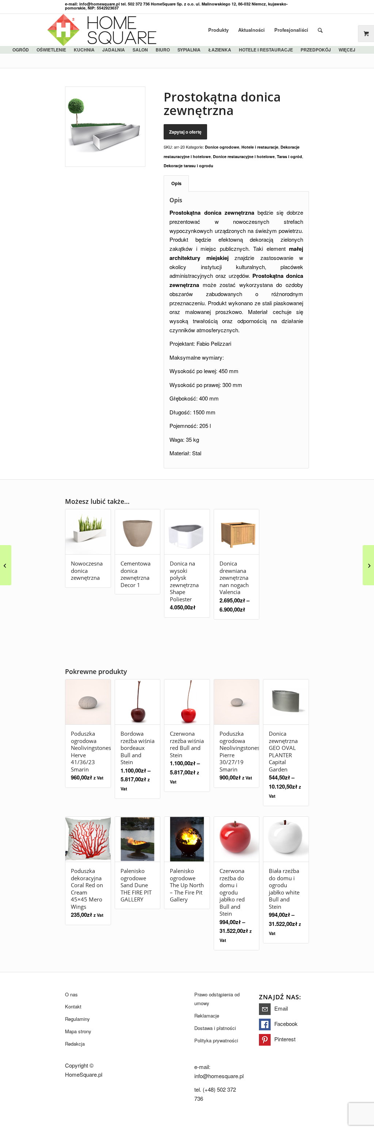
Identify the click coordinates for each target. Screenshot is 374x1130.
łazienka (219, 49)
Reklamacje (206, 1015)
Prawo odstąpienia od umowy (217, 999)
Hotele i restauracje (266, 49)
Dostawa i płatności (215, 1027)
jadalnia (113, 49)
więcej (347, 49)
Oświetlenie (51, 49)
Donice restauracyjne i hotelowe (244, 156)
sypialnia (189, 49)
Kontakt (73, 1006)
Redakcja (75, 1043)
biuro (163, 49)
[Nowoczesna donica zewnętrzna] (5, 565)
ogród (20, 49)
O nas (71, 994)
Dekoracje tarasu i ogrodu (188, 165)
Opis (176, 183)
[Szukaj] (320, 30)
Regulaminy (77, 1018)
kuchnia (84, 49)
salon (140, 49)
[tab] (176, 183)
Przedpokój (316, 49)
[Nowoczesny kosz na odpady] (368, 565)
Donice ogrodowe (222, 147)
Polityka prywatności (216, 1040)
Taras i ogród (289, 156)
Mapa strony (78, 1031)
